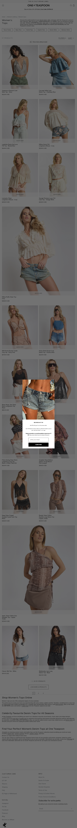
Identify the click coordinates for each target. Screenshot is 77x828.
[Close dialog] (52, 382)
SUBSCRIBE (38, 444)
